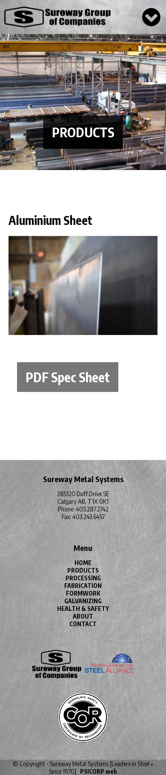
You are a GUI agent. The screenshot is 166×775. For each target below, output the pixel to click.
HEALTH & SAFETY (83, 608)
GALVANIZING (83, 601)
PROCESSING (83, 578)
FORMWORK (83, 593)
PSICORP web (98, 771)
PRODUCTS (83, 570)
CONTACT (83, 623)
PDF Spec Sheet (68, 377)
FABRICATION (83, 585)
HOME (83, 562)
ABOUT (83, 616)
